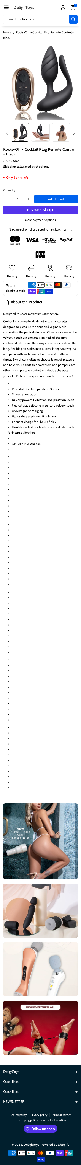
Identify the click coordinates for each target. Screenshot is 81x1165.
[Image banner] (40, 841)
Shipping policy (28, 1120)
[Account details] (63, 7)
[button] (6, 7)
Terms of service (61, 1114)
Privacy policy (39, 1114)
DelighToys (31, 1145)
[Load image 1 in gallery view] (20, 132)
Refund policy (18, 1114)
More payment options (40, 220)
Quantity (9, 190)
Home (7, 32)
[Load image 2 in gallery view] (40, 132)
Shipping (9, 166)
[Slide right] (74, 133)
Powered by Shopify (55, 1145)
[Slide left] (7, 133)
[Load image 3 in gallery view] (61, 132)
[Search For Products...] (73, 19)
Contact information (53, 1120)
